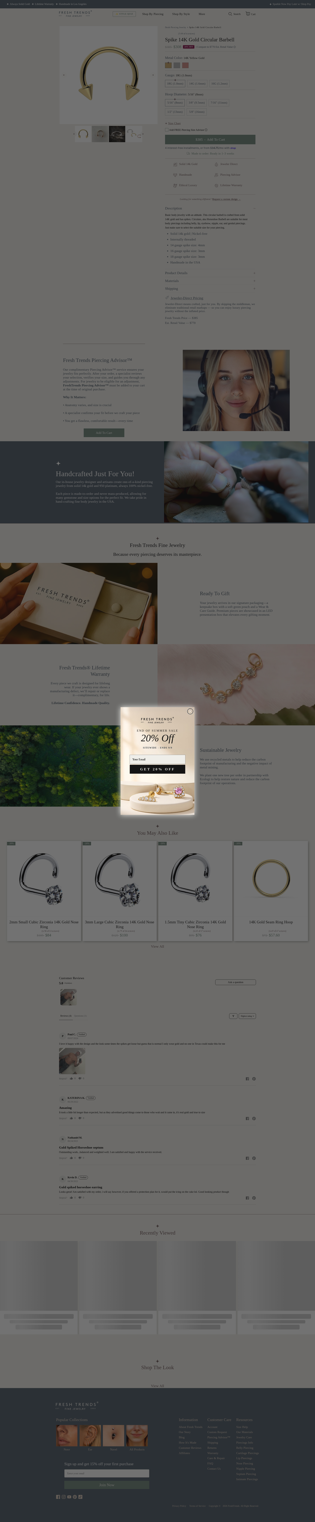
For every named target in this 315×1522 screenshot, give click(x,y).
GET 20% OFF (157, 769)
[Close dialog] (190, 711)
